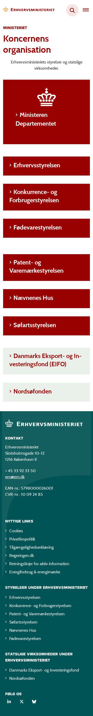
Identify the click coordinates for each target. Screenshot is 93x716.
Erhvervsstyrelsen (36, 165)
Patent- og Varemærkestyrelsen (36, 266)
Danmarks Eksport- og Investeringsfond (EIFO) (45, 360)
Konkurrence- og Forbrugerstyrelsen (34, 196)
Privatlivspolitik (22, 539)
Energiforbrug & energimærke (34, 572)
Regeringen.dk (21, 555)
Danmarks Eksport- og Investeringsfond (44, 670)
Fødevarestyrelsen (37, 227)
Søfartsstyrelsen (34, 325)
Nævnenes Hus (33, 297)
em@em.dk (15, 476)
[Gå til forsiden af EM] (27, 10)
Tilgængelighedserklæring (31, 547)
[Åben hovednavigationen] (88, 10)
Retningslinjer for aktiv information (39, 563)
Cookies (16, 530)
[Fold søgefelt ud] (72, 10)
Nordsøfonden (32, 391)
